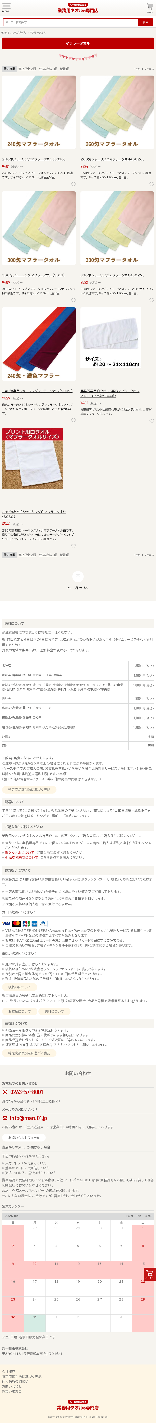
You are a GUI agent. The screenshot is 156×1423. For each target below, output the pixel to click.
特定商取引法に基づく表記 (21, 1376)
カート (150, 12)
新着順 (64, 68)
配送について (14, 802)
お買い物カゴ (12, 1391)
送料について (14, 623)
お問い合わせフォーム (23, 1137)
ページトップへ (78, 588)
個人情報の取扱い (15, 1381)
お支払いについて (18, 870)
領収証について (16, 1023)
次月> (148, 1216)
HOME (5, 32)
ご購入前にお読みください (24, 826)
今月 (139, 1216)
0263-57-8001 (26, 1092)
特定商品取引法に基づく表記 (29, 789)
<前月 (129, 1216)
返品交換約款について (21, 857)
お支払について (19, 1011)
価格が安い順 (27, 68)
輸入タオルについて (20, 852)
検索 (145, 22)
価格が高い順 (48, 68)
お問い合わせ (12, 1386)
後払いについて (19, 987)
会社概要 (8, 1371)
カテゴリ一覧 (19, 32)
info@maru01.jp (28, 1118)
